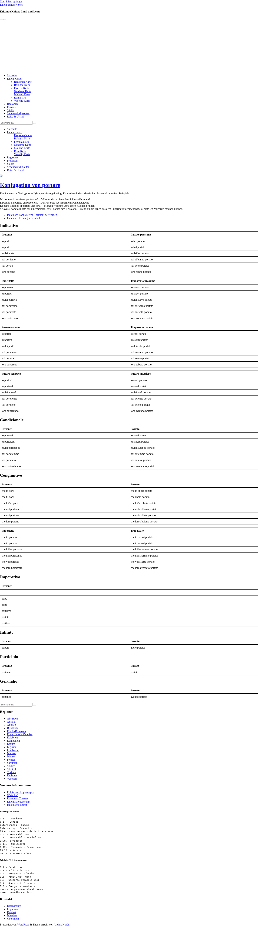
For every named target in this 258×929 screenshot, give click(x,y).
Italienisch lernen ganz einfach (24, 218)
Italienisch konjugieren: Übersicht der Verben (32, 214)
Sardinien (12, 762)
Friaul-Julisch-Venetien (19, 734)
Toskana (11, 772)
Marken (11, 753)
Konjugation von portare (30, 185)
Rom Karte (20, 97)
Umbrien (12, 775)
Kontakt (11, 912)
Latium (11, 743)
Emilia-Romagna (16, 731)
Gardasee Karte (22, 91)
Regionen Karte (23, 81)
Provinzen (12, 107)
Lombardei (13, 750)
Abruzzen (12, 718)
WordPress (23, 924)
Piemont (11, 759)
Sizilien (11, 765)
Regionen (12, 103)
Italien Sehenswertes (11, 4)
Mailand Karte (22, 94)
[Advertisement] (129, 46)
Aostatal (11, 721)
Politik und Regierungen (20, 792)
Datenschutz (14, 905)
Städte (10, 110)
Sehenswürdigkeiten (18, 113)
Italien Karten (14, 78)
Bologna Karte (22, 84)
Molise (11, 756)
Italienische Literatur (18, 801)
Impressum (13, 909)
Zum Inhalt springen (11, 1)
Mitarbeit (12, 915)
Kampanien (13, 740)
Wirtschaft (12, 795)
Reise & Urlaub (15, 116)
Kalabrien (12, 737)
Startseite (12, 75)
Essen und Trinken (17, 798)
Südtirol (11, 769)
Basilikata (12, 728)
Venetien (12, 778)
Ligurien (11, 746)
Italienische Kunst (17, 804)
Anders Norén (62, 924)
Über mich (13, 918)
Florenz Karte (21, 88)
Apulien (11, 724)
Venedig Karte (22, 100)
